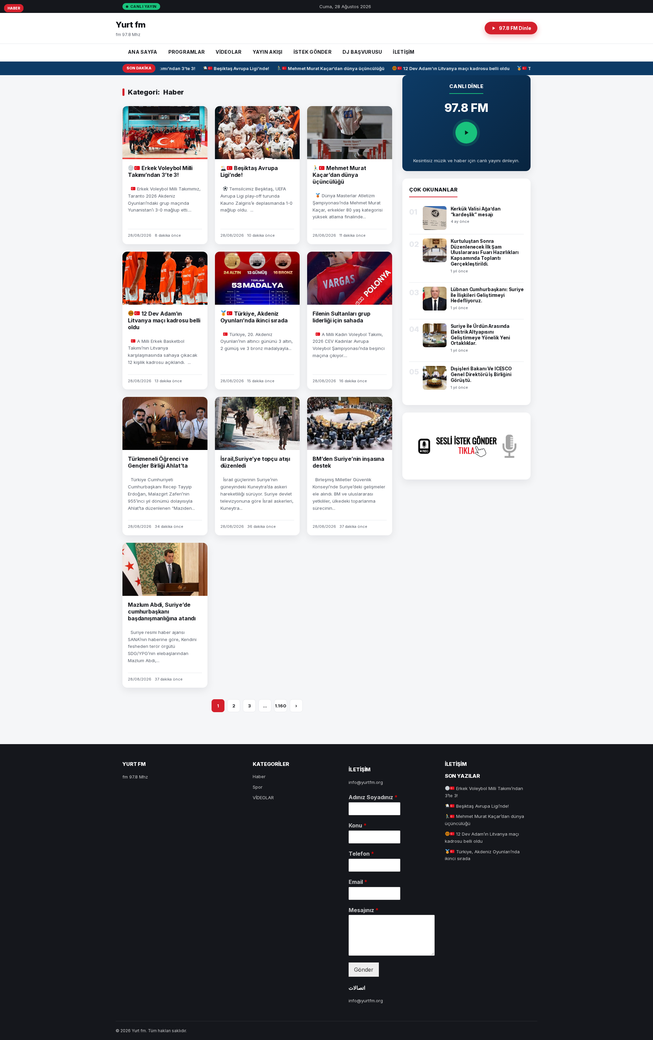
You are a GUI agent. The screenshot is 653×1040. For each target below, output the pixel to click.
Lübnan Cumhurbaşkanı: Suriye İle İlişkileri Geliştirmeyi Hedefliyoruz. (487, 295)
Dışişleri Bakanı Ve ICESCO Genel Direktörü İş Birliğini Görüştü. (481, 374)
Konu (358, 825)
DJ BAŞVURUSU (362, 52)
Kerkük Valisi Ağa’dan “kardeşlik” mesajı (476, 211)
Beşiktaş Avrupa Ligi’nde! (230, 68)
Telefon (361, 853)
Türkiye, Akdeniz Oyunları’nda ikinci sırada (254, 317)
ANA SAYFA (142, 52)
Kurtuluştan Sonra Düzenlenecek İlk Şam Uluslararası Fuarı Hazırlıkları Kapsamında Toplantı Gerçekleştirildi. (485, 252)
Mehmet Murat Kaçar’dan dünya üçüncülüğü (324, 68)
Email (358, 881)
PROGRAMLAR (186, 52)
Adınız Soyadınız (373, 797)
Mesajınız (364, 910)
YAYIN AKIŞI (268, 52)
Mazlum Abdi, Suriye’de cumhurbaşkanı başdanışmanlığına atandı (162, 611)
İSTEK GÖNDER (313, 52)
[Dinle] (466, 133)
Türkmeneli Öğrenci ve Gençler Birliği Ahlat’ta (158, 462)
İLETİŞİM (403, 52)
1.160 (280, 705)
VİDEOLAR (228, 52)
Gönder (363, 969)
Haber (13, 8)
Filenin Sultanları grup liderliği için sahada (341, 317)
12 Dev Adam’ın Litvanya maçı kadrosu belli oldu (444, 68)
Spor (258, 787)
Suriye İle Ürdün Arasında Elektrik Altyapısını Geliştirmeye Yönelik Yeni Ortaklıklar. (480, 334)
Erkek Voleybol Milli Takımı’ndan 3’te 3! (160, 171)
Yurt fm (131, 25)
